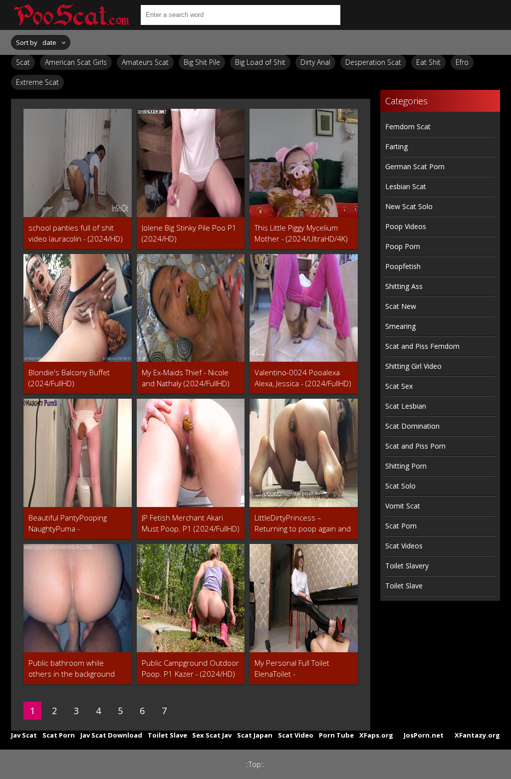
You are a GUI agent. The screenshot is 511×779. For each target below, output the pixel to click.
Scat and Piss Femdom (422, 346)
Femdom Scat (408, 126)
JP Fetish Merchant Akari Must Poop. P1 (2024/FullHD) (191, 523)
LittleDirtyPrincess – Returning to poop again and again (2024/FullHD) (303, 523)
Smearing (400, 326)
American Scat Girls (76, 62)
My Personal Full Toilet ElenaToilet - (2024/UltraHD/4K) (292, 668)
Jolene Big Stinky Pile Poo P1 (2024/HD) (189, 233)
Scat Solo (400, 486)
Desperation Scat (373, 62)
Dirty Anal (315, 62)
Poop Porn (402, 246)
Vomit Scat (402, 506)
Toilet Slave (404, 585)
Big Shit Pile (202, 62)
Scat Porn (401, 525)
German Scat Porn (415, 166)
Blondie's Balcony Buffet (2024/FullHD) (69, 377)
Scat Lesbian (405, 406)
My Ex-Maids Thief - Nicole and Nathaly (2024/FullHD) (186, 377)
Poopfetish (403, 266)
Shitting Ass (404, 286)
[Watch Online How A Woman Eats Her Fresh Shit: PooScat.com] (71, 15)
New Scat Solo (409, 206)
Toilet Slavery (407, 565)
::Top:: (255, 764)
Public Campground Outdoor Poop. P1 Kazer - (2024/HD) (190, 668)
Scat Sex (399, 386)
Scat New (400, 306)
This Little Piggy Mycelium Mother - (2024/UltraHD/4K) (301, 233)
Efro (462, 62)
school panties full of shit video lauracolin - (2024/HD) (75, 233)
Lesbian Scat (405, 186)
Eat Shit (428, 62)
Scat (23, 62)
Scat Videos (404, 545)
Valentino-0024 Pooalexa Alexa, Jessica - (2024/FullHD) (303, 377)
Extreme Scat (37, 82)
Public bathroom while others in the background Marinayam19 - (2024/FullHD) (71, 668)
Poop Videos (405, 226)
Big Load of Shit (260, 62)
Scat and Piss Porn (415, 446)
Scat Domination (412, 426)
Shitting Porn (406, 466)
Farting (396, 146)
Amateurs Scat (145, 62)
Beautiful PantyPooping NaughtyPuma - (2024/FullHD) (67, 523)
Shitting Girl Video (413, 366)
